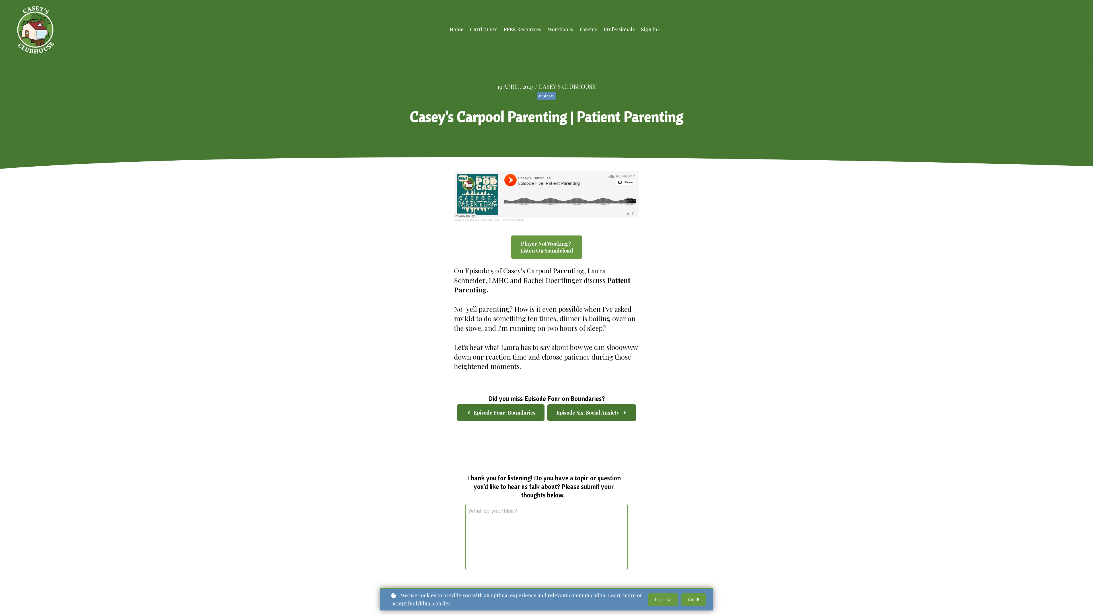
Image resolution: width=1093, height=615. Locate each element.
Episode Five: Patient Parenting (503, 219)
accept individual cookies (421, 603)
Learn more (622, 595)
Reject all (663, 599)
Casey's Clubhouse (466, 219)
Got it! (693, 599)
